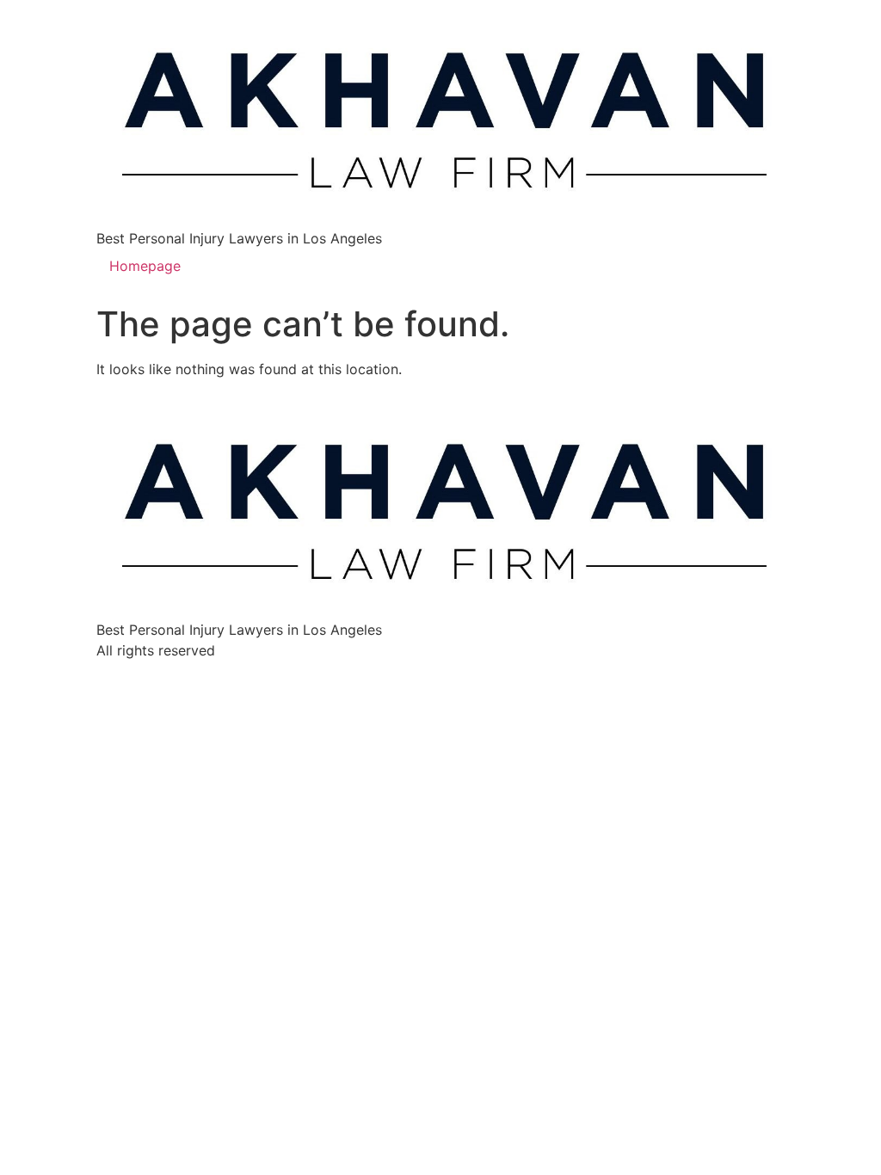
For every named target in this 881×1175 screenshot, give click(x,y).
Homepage (145, 265)
